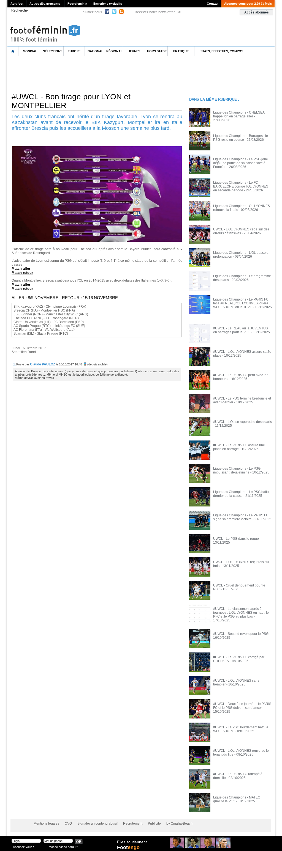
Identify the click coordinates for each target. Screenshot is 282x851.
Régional (114, 51)
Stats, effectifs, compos (221, 51)
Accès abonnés (256, 12)
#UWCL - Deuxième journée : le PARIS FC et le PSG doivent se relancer (242, 706)
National (95, 51)
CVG (68, 823)
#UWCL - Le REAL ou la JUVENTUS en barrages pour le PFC (240, 330)
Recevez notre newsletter (155, 12)
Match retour (22, 273)
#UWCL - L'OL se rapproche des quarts (242, 422)
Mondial (30, 51)
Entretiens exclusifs (107, 3)
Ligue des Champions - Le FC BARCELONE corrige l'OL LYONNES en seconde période (240, 186)
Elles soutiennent (132, 842)
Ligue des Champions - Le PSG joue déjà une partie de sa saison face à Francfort (240, 163)
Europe (74, 51)
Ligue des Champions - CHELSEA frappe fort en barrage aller (238, 114)
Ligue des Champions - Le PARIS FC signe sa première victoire (241, 517)
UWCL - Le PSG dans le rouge (236, 539)
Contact (212, 3)
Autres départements (44, 3)
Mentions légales (46, 823)
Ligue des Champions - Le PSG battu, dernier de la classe (241, 494)
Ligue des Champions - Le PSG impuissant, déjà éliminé (237, 470)
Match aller (21, 268)
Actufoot (16, 3)
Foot (128, 847)
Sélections (52, 51)
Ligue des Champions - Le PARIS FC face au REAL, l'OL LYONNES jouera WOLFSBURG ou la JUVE (241, 303)
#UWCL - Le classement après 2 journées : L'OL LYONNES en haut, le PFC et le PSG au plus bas (241, 612)
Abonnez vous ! (23, 846)
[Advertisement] (107, 74)
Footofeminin (77, 3)
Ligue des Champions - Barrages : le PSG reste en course (240, 138)
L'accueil (12, 51)
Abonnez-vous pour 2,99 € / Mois (248, 3)
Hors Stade (157, 51)
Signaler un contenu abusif (97, 823)
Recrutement (132, 823)
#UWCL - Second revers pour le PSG (241, 634)
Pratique (181, 51)
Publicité (154, 823)
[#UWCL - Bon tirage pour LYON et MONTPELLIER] (97, 148)
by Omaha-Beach (179, 823)
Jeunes (134, 51)
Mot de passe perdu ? (63, 846)
